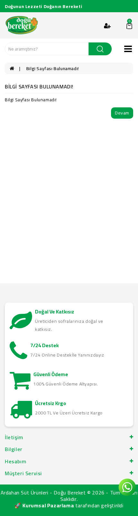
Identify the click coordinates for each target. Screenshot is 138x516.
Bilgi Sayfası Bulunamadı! (52, 68)
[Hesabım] (107, 26)
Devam (122, 113)
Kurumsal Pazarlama (48, 505)
